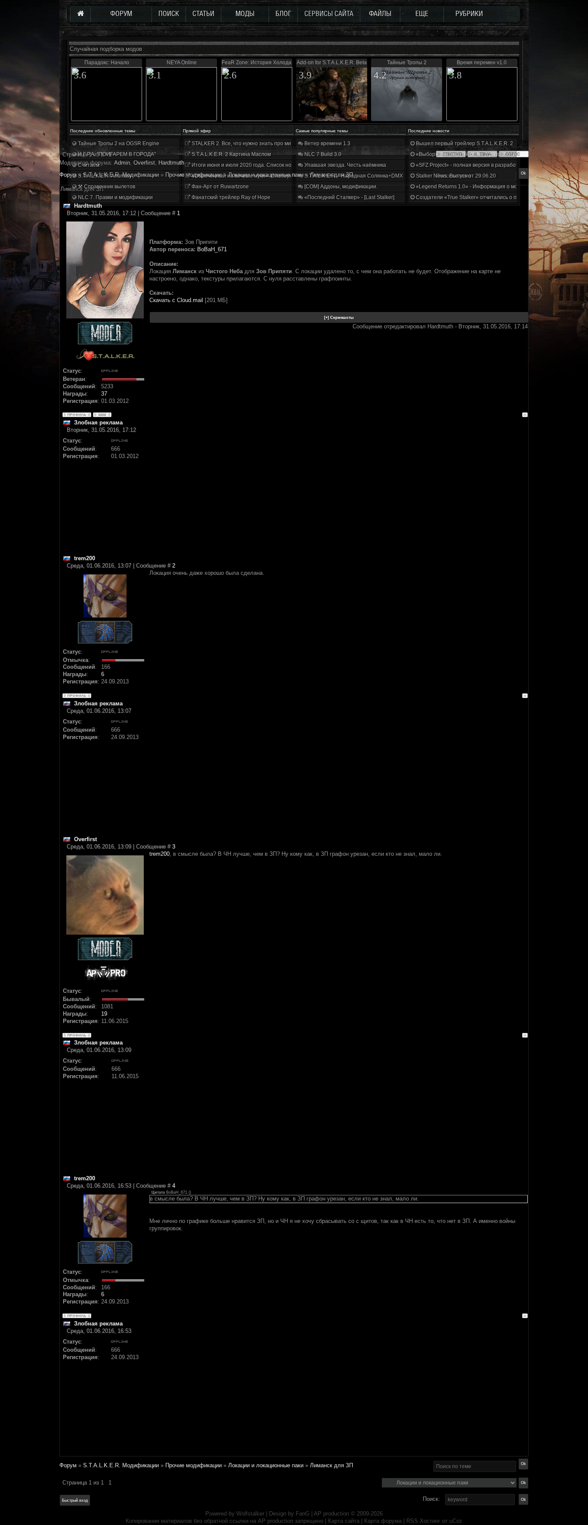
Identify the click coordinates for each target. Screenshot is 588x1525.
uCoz (455, 1521)
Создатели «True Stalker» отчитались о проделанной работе (490, 197)
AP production (331, 1513)
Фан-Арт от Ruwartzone (219, 187)
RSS (412, 1521)
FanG (303, 1513)
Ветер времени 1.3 (326, 143)
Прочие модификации (193, 1465)
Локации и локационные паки (265, 1465)
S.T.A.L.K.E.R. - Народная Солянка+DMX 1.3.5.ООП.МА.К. (373, 176)
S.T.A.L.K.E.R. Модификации (121, 1465)
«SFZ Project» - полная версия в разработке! (470, 165)
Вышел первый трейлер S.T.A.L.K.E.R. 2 (464, 143)
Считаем (88, 165)
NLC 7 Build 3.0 (322, 154)
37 (104, 393)
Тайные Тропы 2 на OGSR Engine (118, 143)
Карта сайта (343, 1521)
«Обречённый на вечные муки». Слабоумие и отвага (255, 176)
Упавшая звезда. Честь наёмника (344, 165)
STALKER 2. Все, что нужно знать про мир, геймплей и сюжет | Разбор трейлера (289, 143)
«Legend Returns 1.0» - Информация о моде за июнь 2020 (486, 187)
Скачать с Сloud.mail (176, 300)
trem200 (159, 854)
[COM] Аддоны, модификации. (340, 187)
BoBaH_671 (212, 249)
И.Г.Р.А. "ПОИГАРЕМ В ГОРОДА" (116, 154)
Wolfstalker (250, 1513)
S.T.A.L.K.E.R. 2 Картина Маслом (230, 154)
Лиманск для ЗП (331, 1465)
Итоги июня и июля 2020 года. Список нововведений (255, 165)
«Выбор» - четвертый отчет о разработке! (467, 154)
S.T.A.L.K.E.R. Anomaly (104, 176)
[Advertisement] (338, 494)
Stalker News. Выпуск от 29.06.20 (455, 176)
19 (104, 1013)
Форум (68, 175)
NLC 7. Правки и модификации (115, 197)
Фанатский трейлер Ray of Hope (230, 197)
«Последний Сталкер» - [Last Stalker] (348, 197)
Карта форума (383, 1521)
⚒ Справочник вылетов (106, 187)
